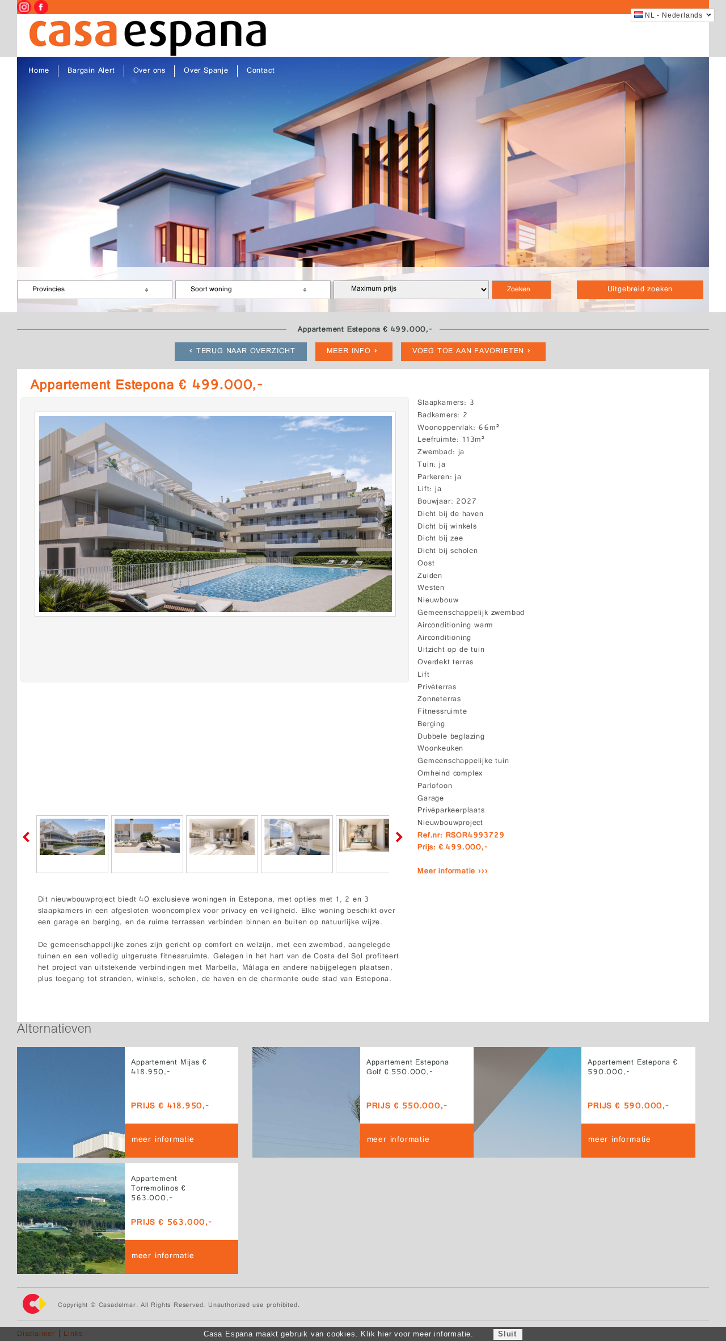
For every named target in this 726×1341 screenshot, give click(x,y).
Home (38, 71)
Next (397, 837)
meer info (349, 351)
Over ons (149, 71)
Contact (261, 71)
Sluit (507, 1334)
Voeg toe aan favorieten (468, 351)
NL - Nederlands (674, 15)
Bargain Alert (91, 71)
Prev (28, 837)
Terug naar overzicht (246, 351)
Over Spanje (206, 71)
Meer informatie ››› (452, 871)
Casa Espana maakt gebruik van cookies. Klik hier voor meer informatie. (339, 1334)
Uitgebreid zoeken (640, 289)
